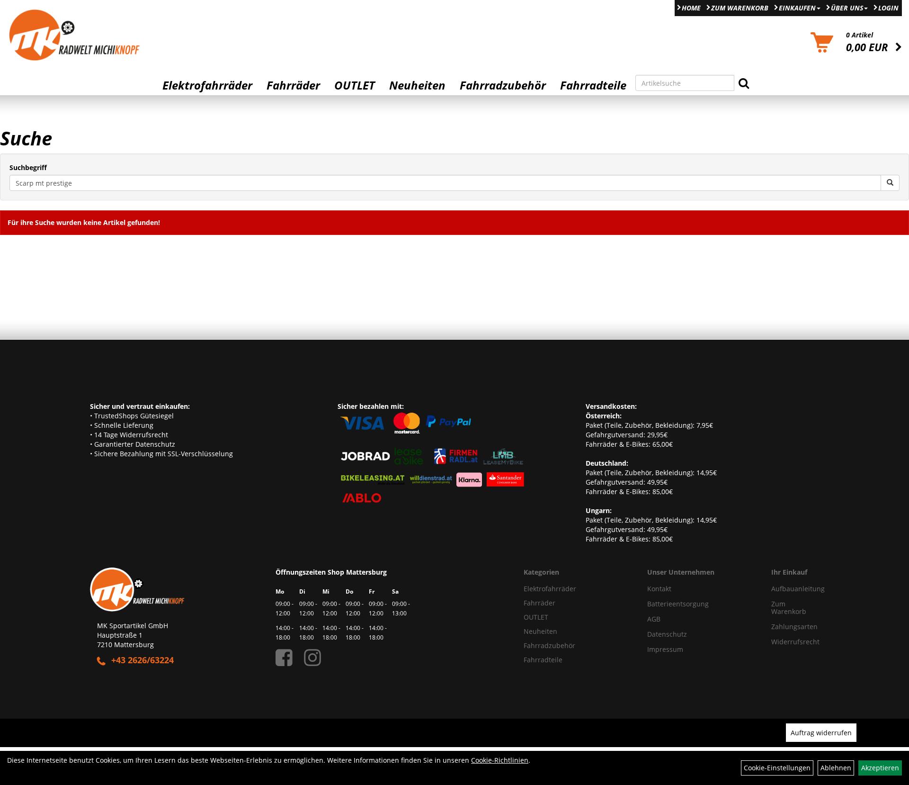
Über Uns (847, 7)
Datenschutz (667, 634)
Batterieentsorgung (678, 603)
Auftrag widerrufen (821, 732)
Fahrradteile (593, 85)
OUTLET (354, 85)
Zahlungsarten (791, 626)
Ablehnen (835, 767)
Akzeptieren (880, 767)
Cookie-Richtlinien (499, 760)
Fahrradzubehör (503, 85)
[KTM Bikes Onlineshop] (113, 35)
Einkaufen (797, 7)
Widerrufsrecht (791, 641)
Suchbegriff (28, 167)
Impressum (665, 649)
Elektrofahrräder (207, 85)
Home (691, 7)
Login (888, 7)
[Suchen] (744, 83)
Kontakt (659, 588)
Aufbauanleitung (791, 588)
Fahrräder (293, 85)
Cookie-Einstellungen (777, 767)
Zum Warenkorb (739, 7)
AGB (653, 618)
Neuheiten (417, 85)
